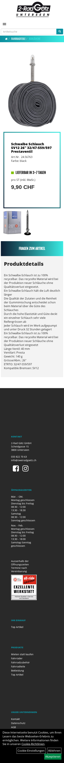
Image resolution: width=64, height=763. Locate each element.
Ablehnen (54, 750)
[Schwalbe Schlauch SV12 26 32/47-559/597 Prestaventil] (32, 92)
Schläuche (34, 39)
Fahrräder (17, 658)
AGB (13, 727)
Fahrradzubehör (20, 662)
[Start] (6, 39)
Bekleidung (17, 670)
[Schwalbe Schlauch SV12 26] (12, 222)
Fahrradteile (18, 39)
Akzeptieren (52, 756)
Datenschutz (18, 723)
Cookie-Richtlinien (33, 744)
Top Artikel (17, 627)
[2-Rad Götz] (33, 9)
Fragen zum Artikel (32, 248)
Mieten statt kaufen (22, 654)
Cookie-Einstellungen (31, 750)
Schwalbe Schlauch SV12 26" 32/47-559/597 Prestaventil (31, 148)
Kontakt (15, 719)
